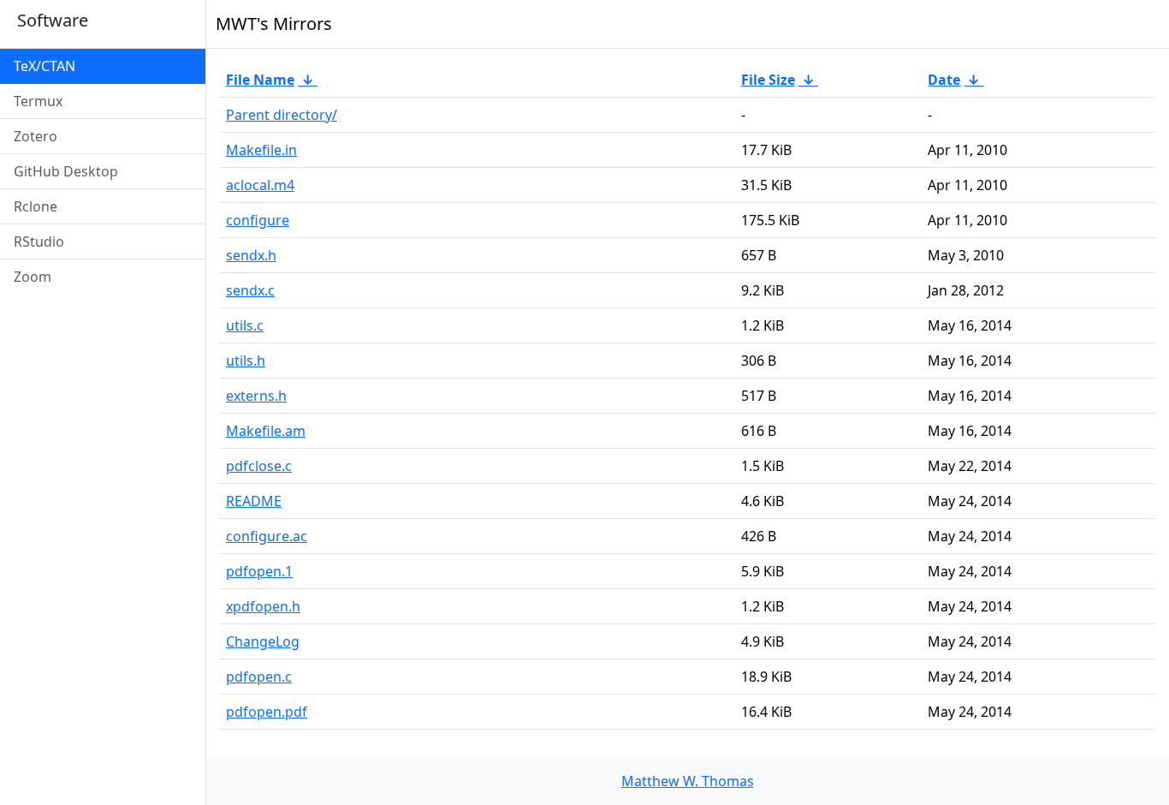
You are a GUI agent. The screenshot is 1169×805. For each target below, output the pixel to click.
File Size (768, 79)
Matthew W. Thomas (687, 781)
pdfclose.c (259, 465)
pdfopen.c (259, 676)
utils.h (245, 360)
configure (257, 220)
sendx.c (250, 290)
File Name (260, 79)
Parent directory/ (281, 114)
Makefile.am (266, 430)
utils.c (245, 325)
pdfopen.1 (259, 571)
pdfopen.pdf (266, 711)
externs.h (256, 395)
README (254, 501)
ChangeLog (263, 641)
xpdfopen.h (263, 606)
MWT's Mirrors (274, 23)
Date (944, 79)
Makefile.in (261, 149)
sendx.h (251, 255)
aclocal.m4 (260, 185)
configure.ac (266, 536)
